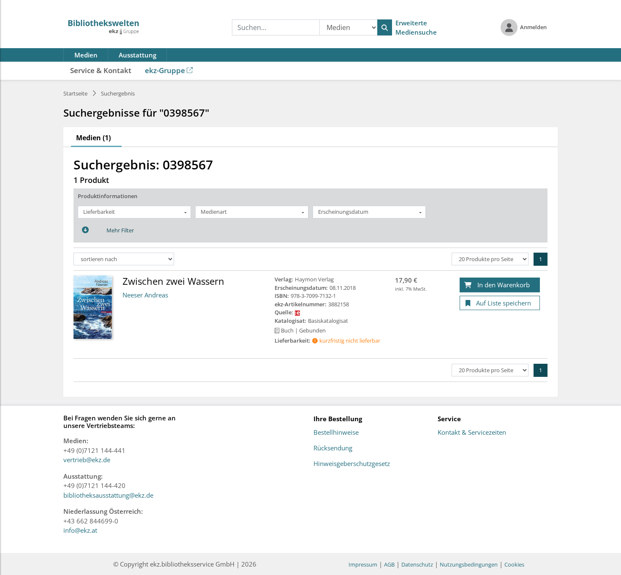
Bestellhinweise (336, 433)
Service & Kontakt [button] (100, 70)
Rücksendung (332, 448)
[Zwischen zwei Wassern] (93, 307)
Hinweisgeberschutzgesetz (351, 464)
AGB (389, 564)
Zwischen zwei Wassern (173, 281)
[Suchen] (384, 27)
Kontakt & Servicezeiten (472, 433)
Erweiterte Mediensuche (416, 28)
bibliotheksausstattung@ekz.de (108, 495)
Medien (86, 55)
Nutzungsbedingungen (469, 564)
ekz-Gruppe (165, 70)
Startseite (75, 93)
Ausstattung (137, 55)
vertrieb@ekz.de (86, 459)
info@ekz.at (80, 530)
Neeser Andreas (145, 295)
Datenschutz (417, 564)
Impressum (363, 564)
